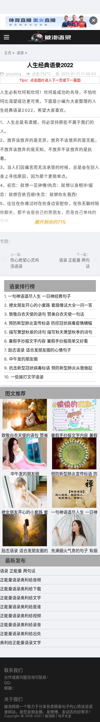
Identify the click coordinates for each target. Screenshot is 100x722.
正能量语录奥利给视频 (20, 615)
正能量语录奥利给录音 (20, 624)
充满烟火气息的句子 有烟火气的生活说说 (74, 553)
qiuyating (13, 73)
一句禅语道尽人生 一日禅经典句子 (39, 296)
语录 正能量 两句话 (17, 570)
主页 (7, 52)
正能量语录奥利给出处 (20, 633)
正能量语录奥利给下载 (20, 588)
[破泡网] (50, 37)
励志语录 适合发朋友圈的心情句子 (39, 350)
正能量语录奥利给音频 (20, 579)
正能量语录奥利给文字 (20, 597)
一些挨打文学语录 (27, 376)
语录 (20, 52)
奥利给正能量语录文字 (20, 642)
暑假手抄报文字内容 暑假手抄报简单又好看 (48, 341)
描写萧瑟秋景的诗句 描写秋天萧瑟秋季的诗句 (50, 332)
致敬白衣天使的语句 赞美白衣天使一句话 (46, 314)
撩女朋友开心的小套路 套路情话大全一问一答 (50, 305)
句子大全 (64, 716)
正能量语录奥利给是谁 (20, 606)
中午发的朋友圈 (23, 359)
